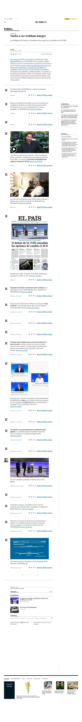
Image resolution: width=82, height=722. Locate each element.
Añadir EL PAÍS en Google (47, 54)
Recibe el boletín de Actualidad (18, 588)
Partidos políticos (43, 618)
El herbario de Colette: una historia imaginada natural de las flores (68, 111)
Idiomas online (37, 678)
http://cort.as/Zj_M (20, 91)
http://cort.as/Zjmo (35, 276)
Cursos (23, 678)
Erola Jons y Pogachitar (66, 136)
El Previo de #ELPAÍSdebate (28, 607)
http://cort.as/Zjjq (15, 436)
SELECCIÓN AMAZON (15, 678)
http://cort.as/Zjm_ (34, 308)
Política (8, 29)
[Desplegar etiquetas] (52, 618)
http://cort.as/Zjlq (26, 292)
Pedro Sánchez (15, 59)
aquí (37, 624)
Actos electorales (22, 618)
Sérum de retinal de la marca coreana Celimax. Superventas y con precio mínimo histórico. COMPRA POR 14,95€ (28, 697)
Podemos (29, 618)
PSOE (33, 618)
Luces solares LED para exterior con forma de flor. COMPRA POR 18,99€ (59, 691)
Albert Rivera (29, 59)
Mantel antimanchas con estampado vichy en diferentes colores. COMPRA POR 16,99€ (72, 692)
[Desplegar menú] (5, 22)
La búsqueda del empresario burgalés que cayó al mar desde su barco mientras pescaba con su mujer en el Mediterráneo (69, 155)
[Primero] (19, 575)
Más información (13, 624)
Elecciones (37, 618)
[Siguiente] (36, 575)
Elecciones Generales (14, 618)
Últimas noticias (65, 103)
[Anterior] (20, 575)
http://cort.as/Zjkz (16, 406)
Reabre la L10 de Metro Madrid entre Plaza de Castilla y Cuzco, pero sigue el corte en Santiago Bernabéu (69, 116)
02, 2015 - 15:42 (17, 50)
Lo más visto (64, 133)
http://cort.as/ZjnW (36, 161)
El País (12, 49)
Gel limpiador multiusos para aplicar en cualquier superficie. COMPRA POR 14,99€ (47, 692)
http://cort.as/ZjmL (25, 203)
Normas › (51, 591)
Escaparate (6, 678)
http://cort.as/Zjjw (28, 509)
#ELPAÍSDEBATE (13, 33)
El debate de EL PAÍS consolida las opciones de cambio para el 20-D (34, 599)
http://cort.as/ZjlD (21, 350)
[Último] (37, 575)
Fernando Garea (23, 601)
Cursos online (29, 678)
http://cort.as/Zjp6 (36, 109)
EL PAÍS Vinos (45, 678)
